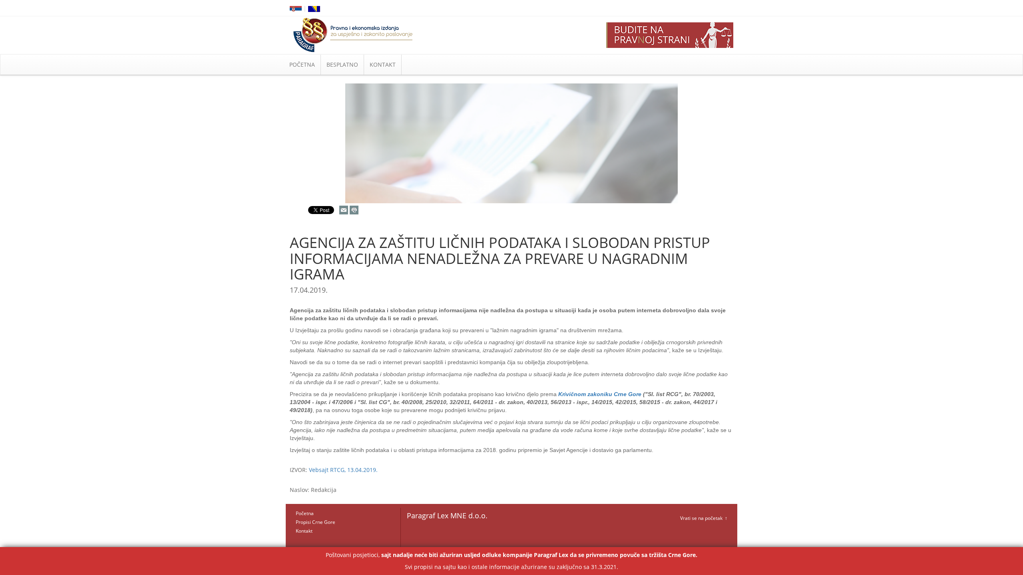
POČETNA (302, 64)
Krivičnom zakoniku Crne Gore (600, 394)
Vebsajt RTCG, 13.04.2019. (343, 470)
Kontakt (304, 530)
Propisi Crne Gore (315, 522)
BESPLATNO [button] (342, 64)
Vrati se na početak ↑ (703, 518)
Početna (305, 513)
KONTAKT (383, 64)
